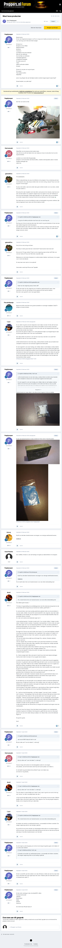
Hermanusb (9, 148)
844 (9, 161)
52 (9, 335)
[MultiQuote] (17, 86)
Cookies (35, 944)
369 (9, 545)
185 (9, 186)
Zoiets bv (18, 538)
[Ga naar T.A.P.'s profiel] (9, 327)
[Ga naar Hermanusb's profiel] (9, 153)
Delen (46, 21)
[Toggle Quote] (18, 217)
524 (9, 605)
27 (9, 47)
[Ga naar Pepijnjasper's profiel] (4, 21)
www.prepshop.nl (38, 92)
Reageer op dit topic (52, 27)
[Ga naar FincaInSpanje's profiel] (9, 307)
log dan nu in (45, 919)
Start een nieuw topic (36, 27)
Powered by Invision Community (31, 945)
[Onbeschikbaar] (38, 409)
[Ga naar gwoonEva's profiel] (9, 179)
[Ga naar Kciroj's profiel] (9, 537)
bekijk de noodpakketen (25, 91)
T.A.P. (9, 322)
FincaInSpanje (8, 302)
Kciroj (9, 532)
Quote (21, 86)
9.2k (9, 315)
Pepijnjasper (13, 20)
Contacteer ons (28, 944)
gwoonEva (8, 173)
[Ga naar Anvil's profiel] (9, 597)
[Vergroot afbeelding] (55, 197)
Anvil (8, 592)
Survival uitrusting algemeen (24, 22)
